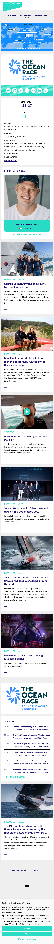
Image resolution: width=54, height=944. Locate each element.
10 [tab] (39, 48)
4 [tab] (23, 48)
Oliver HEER (29, 229)
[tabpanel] (27, 37)
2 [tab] (17, 48)
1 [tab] (14, 48)
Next (49, 37)
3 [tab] (20, 48)
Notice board (10, 161)
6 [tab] (28, 48)
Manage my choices (27, 939)
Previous (5, 37)
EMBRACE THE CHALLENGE (27, 224)
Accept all (27, 928)
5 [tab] (25, 48)
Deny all (27, 934)
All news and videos (15, 777)
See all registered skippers (27, 235)
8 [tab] (34, 48)
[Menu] (49, 5)
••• (5, 309)
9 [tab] (36, 48)
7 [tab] (31, 48)
